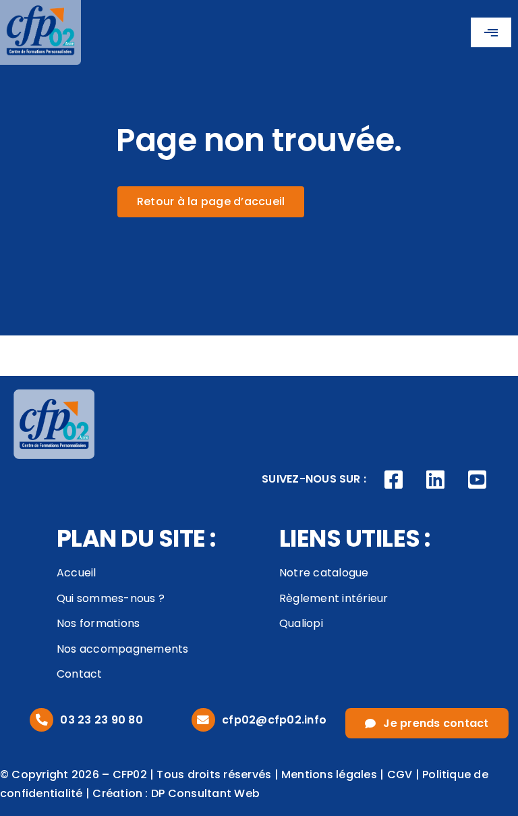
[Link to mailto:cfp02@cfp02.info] (203, 720)
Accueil (76, 572)
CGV (400, 774)
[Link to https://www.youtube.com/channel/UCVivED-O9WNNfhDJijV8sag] (477, 480)
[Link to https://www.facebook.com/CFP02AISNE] (394, 480)
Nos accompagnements (123, 649)
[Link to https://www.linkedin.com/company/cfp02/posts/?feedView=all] (436, 480)
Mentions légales (329, 774)
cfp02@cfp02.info (274, 720)
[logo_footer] (53, 394)
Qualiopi (301, 623)
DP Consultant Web (205, 793)
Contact (80, 674)
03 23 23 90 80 (101, 720)
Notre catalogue (324, 572)
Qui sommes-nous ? (111, 598)
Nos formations (98, 623)
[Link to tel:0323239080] (41, 720)
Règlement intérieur (333, 598)
